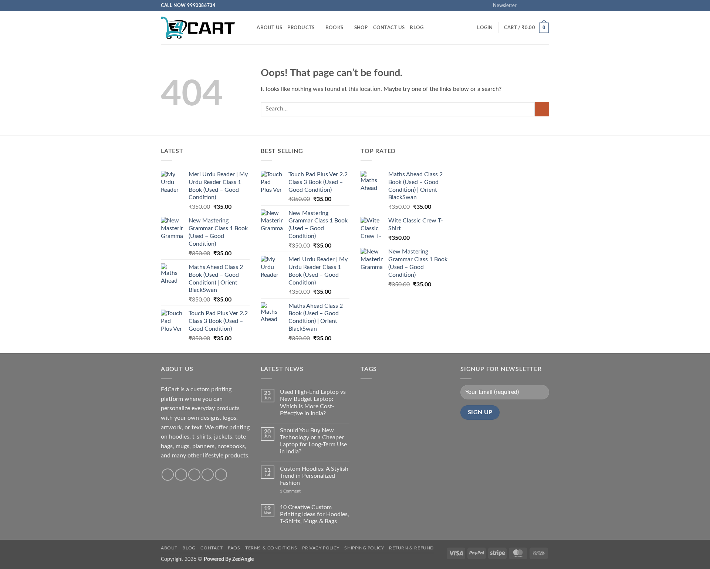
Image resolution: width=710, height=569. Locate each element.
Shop (361, 27)
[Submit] (542, 109)
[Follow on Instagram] (531, 5)
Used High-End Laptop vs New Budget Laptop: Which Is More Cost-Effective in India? (313, 402)
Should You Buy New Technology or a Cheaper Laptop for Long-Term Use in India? (313, 441)
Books (334, 27)
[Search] (248, 28)
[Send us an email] (545, 5)
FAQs (234, 548)
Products (300, 27)
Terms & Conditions (271, 548)
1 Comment (301, 491)
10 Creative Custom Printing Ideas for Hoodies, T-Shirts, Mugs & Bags (314, 514)
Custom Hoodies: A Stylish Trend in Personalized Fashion (314, 476)
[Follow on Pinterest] (221, 475)
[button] (501, 5)
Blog (416, 27)
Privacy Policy (320, 548)
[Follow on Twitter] (538, 5)
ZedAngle (243, 559)
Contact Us (389, 27)
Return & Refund (411, 548)
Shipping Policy (364, 548)
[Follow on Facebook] (524, 5)
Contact (211, 548)
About (169, 548)
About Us (269, 27)
